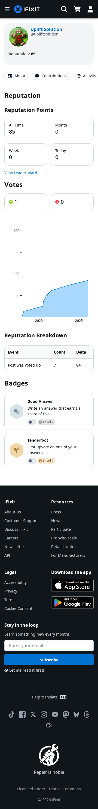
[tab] (16, 76)
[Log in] (90, 9)
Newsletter (14, 546)
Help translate (45, 697)
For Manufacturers (68, 555)
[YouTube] (55, 714)
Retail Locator (63, 546)
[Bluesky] (76, 714)
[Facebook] (22, 714)
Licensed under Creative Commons (49, 788)
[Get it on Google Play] (72, 602)
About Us (12, 511)
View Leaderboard (20, 172)
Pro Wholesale (64, 538)
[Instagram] (44, 714)
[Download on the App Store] (72, 585)
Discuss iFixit (16, 529)
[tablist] (49, 76)
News (56, 520)
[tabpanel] (49, 279)
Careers (11, 538)
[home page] (27, 9)
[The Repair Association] (49, 725)
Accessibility (15, 582)
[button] (64, 9)
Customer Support (21, 520)
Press (56, 511)
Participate (61, 529)
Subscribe (49, 659)
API (7, 555)
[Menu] (7, 9)
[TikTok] (11, 714)
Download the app (71, 572)
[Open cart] (77, 9)
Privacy (10, 591)
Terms (10, 599)
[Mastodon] (66, 714)
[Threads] (87, 714)
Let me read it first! (26, 670)
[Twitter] (33, 714)
